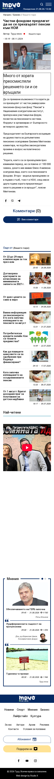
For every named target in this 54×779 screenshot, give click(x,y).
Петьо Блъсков (41, 617)
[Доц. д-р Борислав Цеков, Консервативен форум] (43, 638)
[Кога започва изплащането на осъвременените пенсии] (40, 376)
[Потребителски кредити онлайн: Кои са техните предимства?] (40, 337)
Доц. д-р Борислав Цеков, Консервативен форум (26, 637)
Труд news (16, 33)
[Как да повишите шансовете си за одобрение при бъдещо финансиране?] (40, 356)
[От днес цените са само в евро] (40, 298)
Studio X (34, 776)
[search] (41, 4)
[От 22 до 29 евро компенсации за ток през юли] (40, 259)
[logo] (11, 6)
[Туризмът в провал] (27, 658)
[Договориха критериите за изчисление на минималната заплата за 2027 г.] (40, 278)
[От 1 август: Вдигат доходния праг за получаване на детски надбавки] (40, 395)
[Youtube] (27, 760)
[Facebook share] (6, 200)
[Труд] (27, 699)
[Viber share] (12, 200)
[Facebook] (18, 760)
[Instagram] (35, 760)
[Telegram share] (19, 200)
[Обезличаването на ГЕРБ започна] (27, 594)
